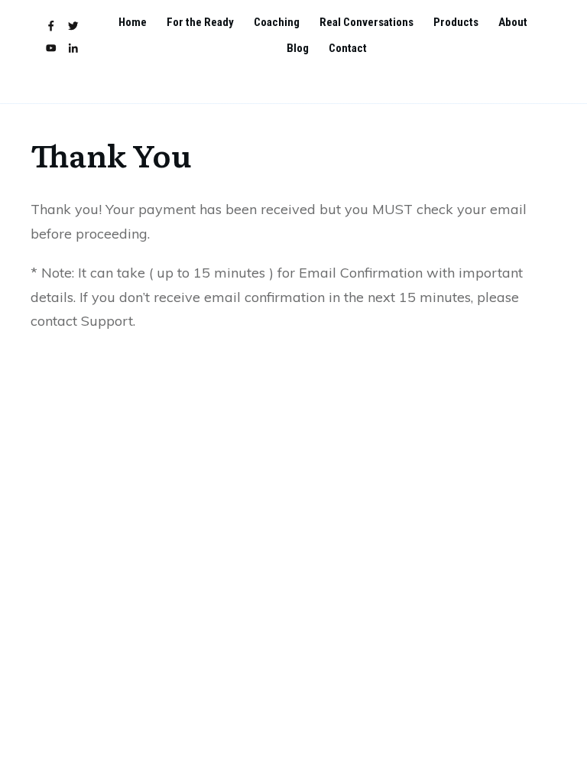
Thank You (111, 154)
